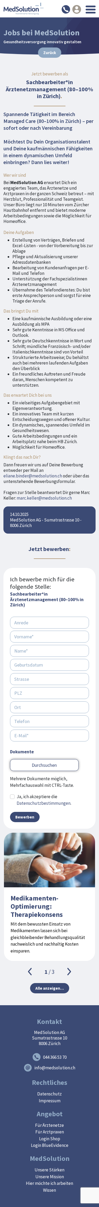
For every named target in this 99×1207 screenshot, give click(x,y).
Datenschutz (49, 1094)
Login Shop (49, 1139)
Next (69, 971)
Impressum (49, 1101)
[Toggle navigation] (91, 9)
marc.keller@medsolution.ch (44, 498)
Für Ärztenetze (49, 1125)
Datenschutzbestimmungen (43, 803)
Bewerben (24, 817)
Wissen (49, 1190)
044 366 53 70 (55, 1057)
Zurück (49, 52)
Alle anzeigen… (49, 988)
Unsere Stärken (49, 1170)
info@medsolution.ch (54, 1068)
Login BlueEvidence (49, 1145)
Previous (30, 971)
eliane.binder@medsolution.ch (32, 476)
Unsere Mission (49, 1177)
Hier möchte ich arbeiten (49, 1183)
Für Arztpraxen (49, 1132)
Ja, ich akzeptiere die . (44, 800)
